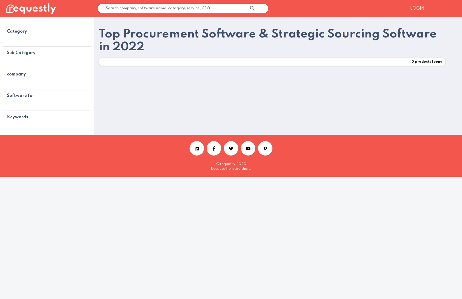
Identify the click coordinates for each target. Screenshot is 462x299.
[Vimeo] (265, 148)
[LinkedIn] (197, 148)
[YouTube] (248, 148)
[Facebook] (214, 148)
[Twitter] (231, 148)
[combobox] (266, 9)
